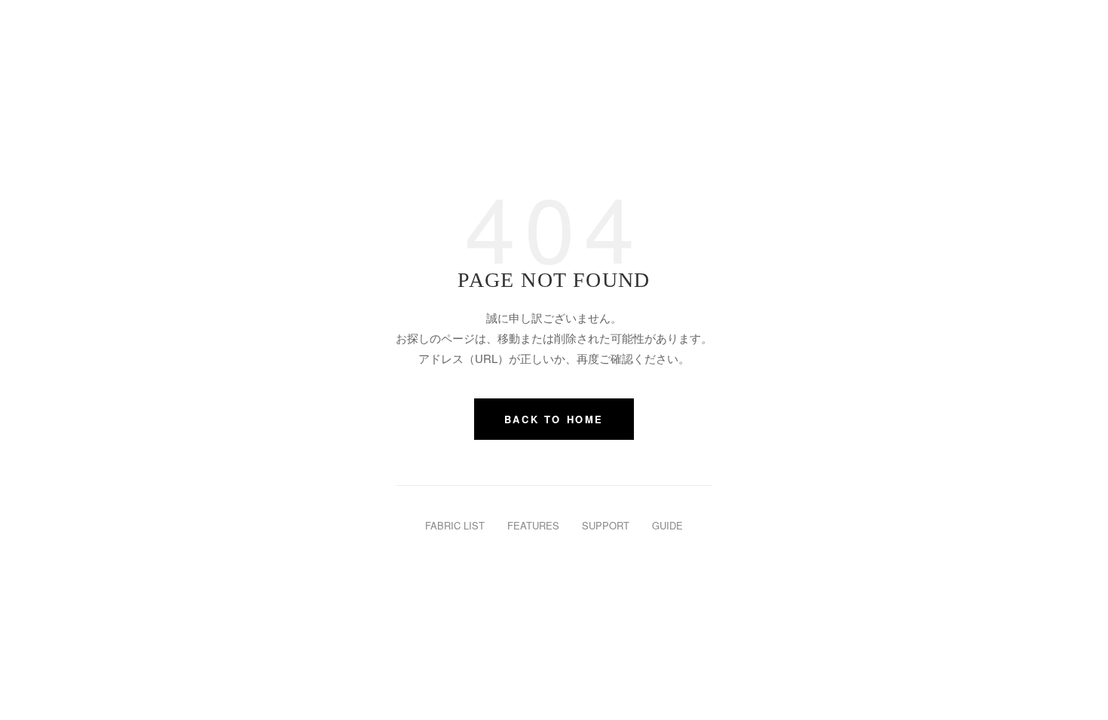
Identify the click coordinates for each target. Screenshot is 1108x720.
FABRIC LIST (455, 525)
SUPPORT (605, 525)
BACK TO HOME (554, 419)
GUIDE (667, 525)
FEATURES (533, 525)
